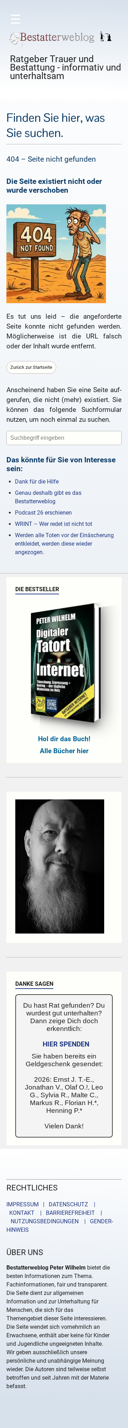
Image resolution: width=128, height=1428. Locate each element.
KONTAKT (20, 1213)
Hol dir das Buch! (64, 739)
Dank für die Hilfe (37, 481)
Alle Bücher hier (64, 751)
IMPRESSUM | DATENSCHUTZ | (52, 1204)
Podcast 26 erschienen (43, 512)
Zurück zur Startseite (31, 367)
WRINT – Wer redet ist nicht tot (53, 524)
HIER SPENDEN (66, 1044)
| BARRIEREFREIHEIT (65, 1213)
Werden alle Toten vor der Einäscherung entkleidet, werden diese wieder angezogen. (64, 544)
